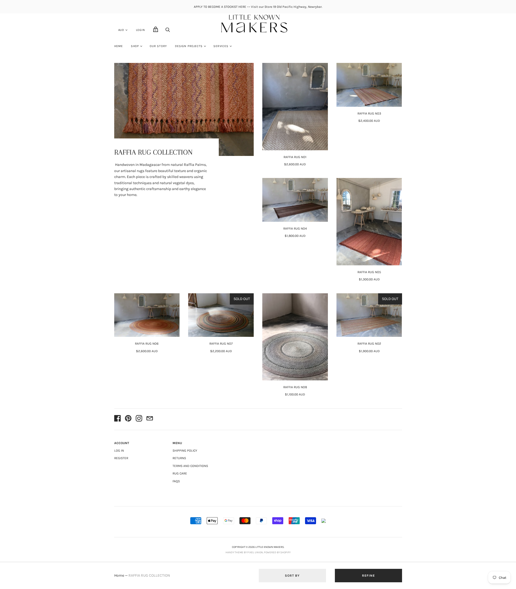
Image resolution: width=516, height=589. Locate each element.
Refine (368, 575)
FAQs (176, 481)
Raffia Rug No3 (369, 113)
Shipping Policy (185, 450)
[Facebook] (117, 419)
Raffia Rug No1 (295, 157)
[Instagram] (139, 419)
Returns (179, 458)
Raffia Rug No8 (295, 387)
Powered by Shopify (277, 552)
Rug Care (180, 473)
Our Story (158, 46)
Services (220, 46)
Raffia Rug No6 (147, 343)
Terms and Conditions (190, 466)
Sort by (292, 575)
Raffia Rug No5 (369, 272)
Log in (119, 450)
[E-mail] (149, 419)
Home (118, 46)
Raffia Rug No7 (221, 343)
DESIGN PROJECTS (189, 46)
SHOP (135, 46)
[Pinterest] (128, 419)
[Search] (167, 31)
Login (140, 30)
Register (121, 458)
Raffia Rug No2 (369, 343)
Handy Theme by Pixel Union (244, 552)
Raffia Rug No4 (295, 228)
